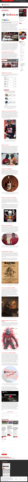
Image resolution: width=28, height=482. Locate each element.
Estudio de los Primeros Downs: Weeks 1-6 (5, 416)
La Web (3, 413)
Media (5, 413)
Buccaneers (3, 436)
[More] (8, 20)
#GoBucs (8, 11)
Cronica (5, 436)
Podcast (8, 413)
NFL (2, 437)
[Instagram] (3, 20)
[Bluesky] (6, 20)
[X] (4, 20)
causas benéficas (16, 364)
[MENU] (27, 7)
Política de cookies (6, 480)
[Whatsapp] (2, 20)
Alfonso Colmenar (4, 425)
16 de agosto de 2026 (15, 424)
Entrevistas (9, 435)
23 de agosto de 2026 (4, 424)
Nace (6, 413)
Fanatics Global (21, 18)
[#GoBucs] (2, 7)
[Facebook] (7, 20)
